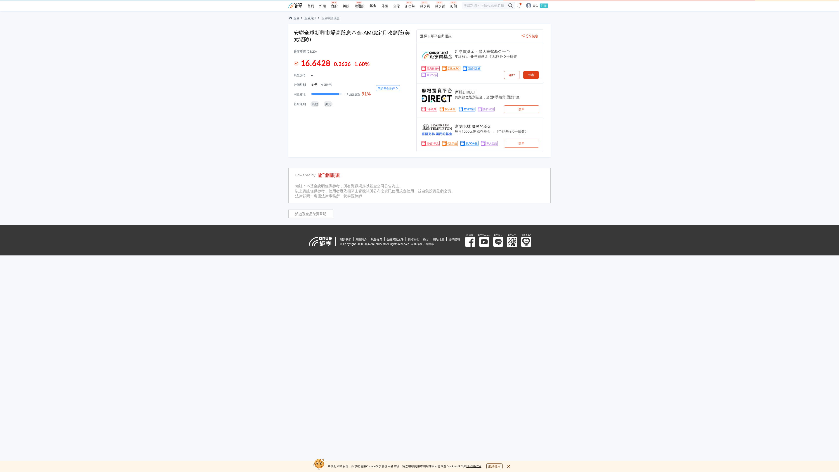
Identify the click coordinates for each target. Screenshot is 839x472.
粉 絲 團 (470, 242)
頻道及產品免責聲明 (310, 214)
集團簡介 (361, 239)
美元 (321, 85)
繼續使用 (494, 466)
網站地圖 (438, 239)
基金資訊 (310, 18)
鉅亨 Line (498, 242)
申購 (531, 75)
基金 (296, 18)
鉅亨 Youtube (484, 242)
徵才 (426, 239)
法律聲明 (454, 239)
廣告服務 (376, 239)
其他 (315, 104)
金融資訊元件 (395, 239)
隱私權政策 (473, 466)
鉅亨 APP (512, 242)
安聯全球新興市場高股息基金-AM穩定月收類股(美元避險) (352, 36)
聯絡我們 (413, 239)
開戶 (512, 75)
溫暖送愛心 (526, 242)
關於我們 (345, 239)
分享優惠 (532, 36)
